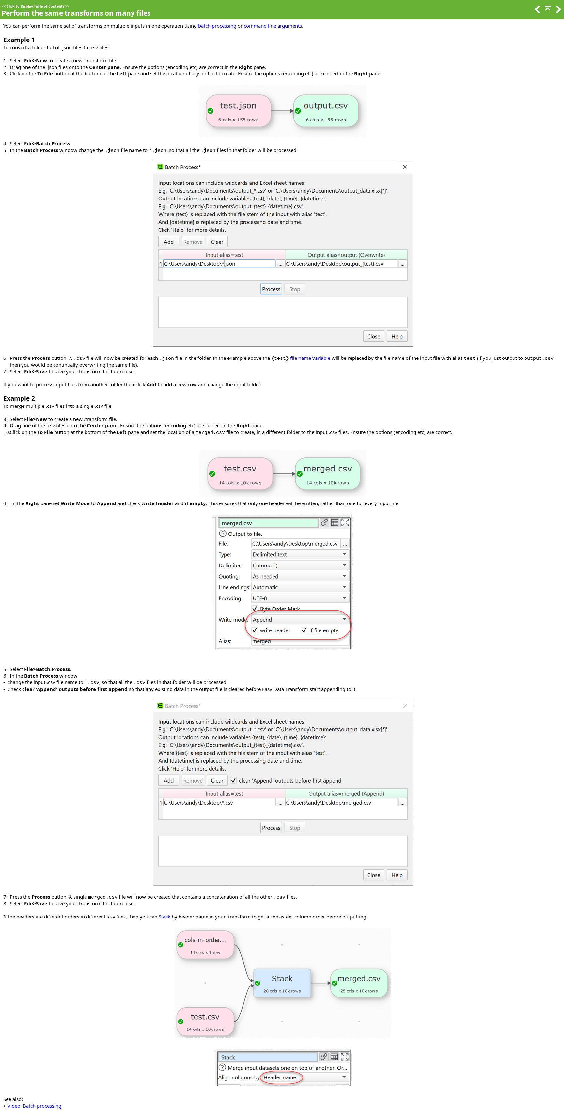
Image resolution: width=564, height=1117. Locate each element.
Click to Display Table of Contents (35, 6)
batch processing (217, 26)
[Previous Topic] (536, 11)
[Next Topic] (557, 11)
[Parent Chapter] (547, 11)
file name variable (310, 358)
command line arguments (273, 26)
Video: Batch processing (34, 1105)
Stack (164, 916)
